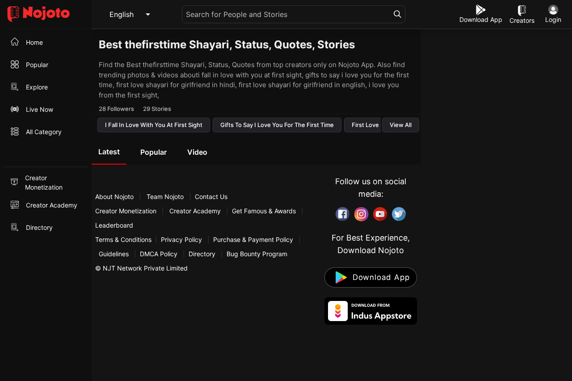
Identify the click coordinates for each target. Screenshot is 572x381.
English (121, 14)
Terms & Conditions (123, 239)
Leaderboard (114, 225)
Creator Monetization (126, 211)
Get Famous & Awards (264, 211)
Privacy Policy (181, 239)
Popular (153, 152)
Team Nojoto (165, 196)
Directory (202, 254)
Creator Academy (195, 211)
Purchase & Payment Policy (253, 239)
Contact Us (211, 196)
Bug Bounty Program (257, 254)
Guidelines (114, 254)
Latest (109, 151)
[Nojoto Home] (46, 14)
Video (197, 152)
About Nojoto (115, 196)
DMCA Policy (158, 254)
